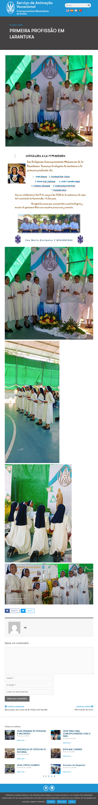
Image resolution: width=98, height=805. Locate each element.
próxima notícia (83, 707)
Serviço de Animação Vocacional (35, 5)
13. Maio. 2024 (16, 25)
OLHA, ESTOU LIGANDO (28, 765)
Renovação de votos (84, 710)
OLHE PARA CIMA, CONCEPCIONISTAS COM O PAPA (76, 733)
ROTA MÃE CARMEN (72, 750)
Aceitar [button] (72, 802)
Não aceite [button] (62, 802)
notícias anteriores (15, 707)
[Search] (89, 5)
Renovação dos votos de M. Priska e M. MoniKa (26, 710)
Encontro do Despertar (74, 765)
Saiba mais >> (21, 740)
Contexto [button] (51, 802)
